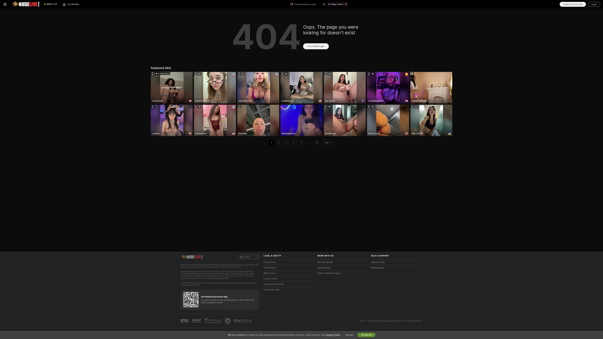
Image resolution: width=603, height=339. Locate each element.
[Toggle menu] (5, 4)
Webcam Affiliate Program (329, 273)
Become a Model (325, 262)
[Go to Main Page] (25, 4)
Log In (594, 4)
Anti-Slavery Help (271, 290)
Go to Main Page (316, 46)
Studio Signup (323, 268)
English (246, 257)
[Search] (324, 4)
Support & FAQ (377, 262)
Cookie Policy (332, 335)
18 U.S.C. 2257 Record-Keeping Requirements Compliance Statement (390, 321)
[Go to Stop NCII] (243, 321)
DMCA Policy (269, 273)
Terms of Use (269, 268)
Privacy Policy (269, 262)
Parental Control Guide (273, 284)
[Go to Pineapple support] (228, 321)
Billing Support (377, 268)
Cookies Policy (270, 279)
